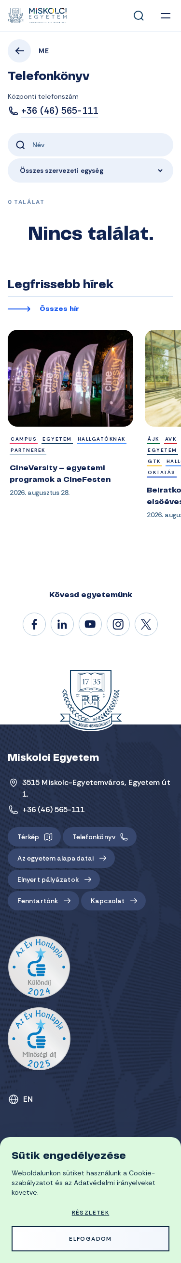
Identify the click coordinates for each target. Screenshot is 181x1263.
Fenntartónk (37, 900)
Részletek (91, 1213)
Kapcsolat (108, 900)
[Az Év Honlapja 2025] (39, 1038)
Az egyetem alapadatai (55, 858)
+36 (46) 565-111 (59, 111)
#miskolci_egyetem (119, 625)
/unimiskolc (35, 625)
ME (44, 50)
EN (28, 1099)
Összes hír (59, 309)
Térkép (28, 836)
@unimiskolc (147, 625)
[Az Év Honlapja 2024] (39, 968)
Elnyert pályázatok (48, 879)
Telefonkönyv (93, 836)
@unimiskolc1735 (91, 625)
